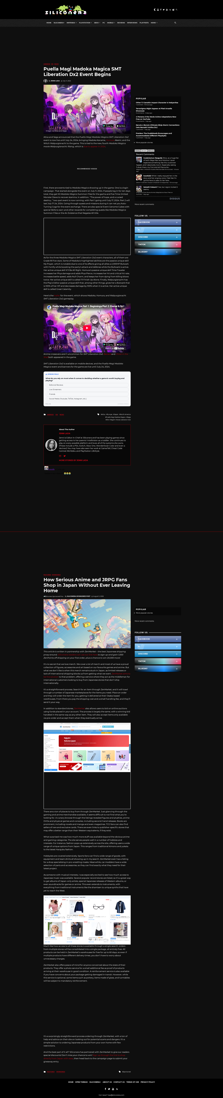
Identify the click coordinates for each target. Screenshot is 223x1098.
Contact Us (119, 1082)
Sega (129, 417)
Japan (116, 414)
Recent (144, 151)
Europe (109, 414)
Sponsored (56, 575)
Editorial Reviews (56, 385)
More (153, 23)
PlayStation (84, 23)
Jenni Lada (55, 81)
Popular (151, 151)
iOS (52, 64)
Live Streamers (55, 389)
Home (48, 23)
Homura (110, 140)
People (137, 151)
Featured (47, 575)
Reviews (121, 23)
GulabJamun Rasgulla (152, 158)
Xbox (96, 23)
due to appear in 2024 (94, 146)
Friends (52, 394)
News (56, 64)
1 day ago (146, 194)
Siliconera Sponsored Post (78, 596)
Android (47, 64)
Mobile (110, 23)
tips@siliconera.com (116, 1095)
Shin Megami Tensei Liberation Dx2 (119, 420)
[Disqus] (87, 494)
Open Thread (81, 1082)
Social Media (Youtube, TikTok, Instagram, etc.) (68, 399)
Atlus (103, 414)
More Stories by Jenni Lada (73, 460)
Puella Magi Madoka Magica (115, 417)
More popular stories (144, 142)
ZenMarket (79, 708)
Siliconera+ (59, 23)
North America (125, 414)
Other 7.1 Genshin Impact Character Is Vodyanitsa (157, 103)
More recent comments (144, 204)
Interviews (132, 23)
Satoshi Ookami (150, 187)
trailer (57, 295)
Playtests (144, 23)
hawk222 (147, 176)
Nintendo (71, 23)
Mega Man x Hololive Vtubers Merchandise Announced (154, 169)
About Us (107, 1082)
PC (104, 23)
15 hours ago (174, 182)
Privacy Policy (148, 1082)
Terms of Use (132, 1082)
